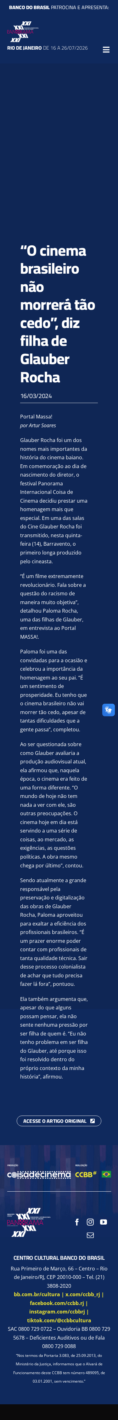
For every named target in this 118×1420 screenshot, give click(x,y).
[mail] (90, 1235)
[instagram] (90, 1222)
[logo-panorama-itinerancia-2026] (23, 23)
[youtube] (103, 1222)
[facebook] (77, 1222)
